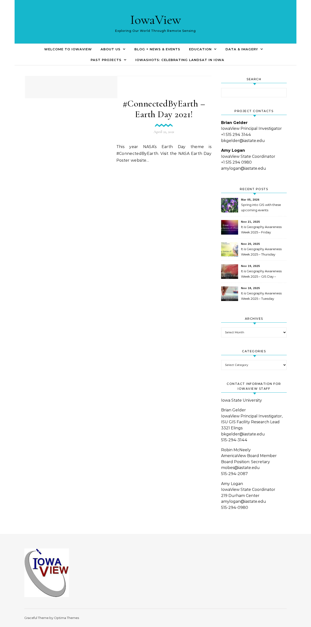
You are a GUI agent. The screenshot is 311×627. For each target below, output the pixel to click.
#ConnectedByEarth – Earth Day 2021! (164, 109)
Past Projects (106, 60)
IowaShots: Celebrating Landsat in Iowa (179, 60)
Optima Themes (66, 618)
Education (200, 49)
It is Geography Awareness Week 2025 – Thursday (261, 251)
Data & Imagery (241, 49)
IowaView (155, 19)
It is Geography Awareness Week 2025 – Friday (261, 229)
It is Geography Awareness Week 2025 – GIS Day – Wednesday (261, 274)
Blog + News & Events (157, 49)
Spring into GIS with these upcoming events (261, 207)
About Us (111, 49)
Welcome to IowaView (68, 49)
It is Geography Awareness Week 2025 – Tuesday (261, 295)
